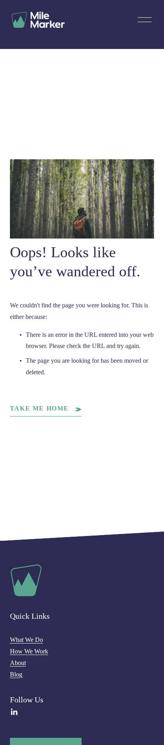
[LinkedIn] (14, 712)
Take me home (40, 408)
